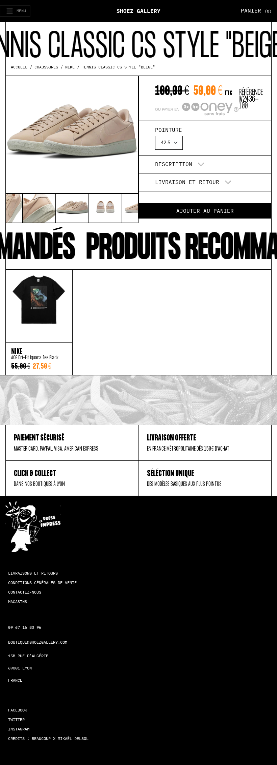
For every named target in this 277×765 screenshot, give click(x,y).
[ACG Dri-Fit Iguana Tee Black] (39, 306)
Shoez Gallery (138, 10)
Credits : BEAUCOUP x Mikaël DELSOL (48, 738)
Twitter (16, 719)
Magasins (17, 601)
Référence (250, 92)
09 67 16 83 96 (24, 627)
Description (173, 164)
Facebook (17, 709)
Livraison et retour (187, 182)
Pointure (168, 129)
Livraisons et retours (33, 573)
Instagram (18, 728)
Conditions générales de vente (42, 582)
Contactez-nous (24, 592)
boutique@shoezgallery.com (37, 642)
